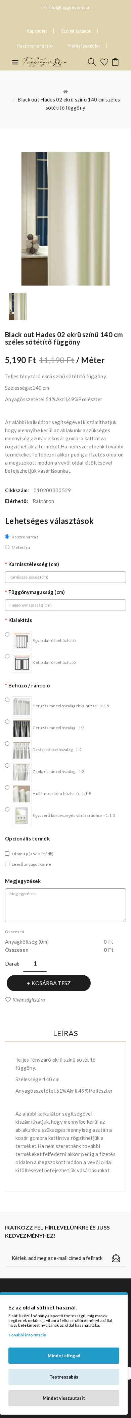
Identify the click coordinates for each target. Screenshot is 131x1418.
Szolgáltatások (76, 31)
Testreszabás (63, 1377)
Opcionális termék (27, 838)
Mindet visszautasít (64, 1398)
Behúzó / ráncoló (29, 685)
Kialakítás (20, 620)
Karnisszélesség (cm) (33, 564)
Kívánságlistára (28, 1000)
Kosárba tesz (51, 983)
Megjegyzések (23, 881)
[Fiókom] (60, 61)
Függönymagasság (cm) (36, 592)
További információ (27, 1334)
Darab (12, 964)
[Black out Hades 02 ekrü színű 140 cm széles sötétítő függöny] (17, 306)
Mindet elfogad (64, 1355)
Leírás (65, 1033)
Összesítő (15, 931)
